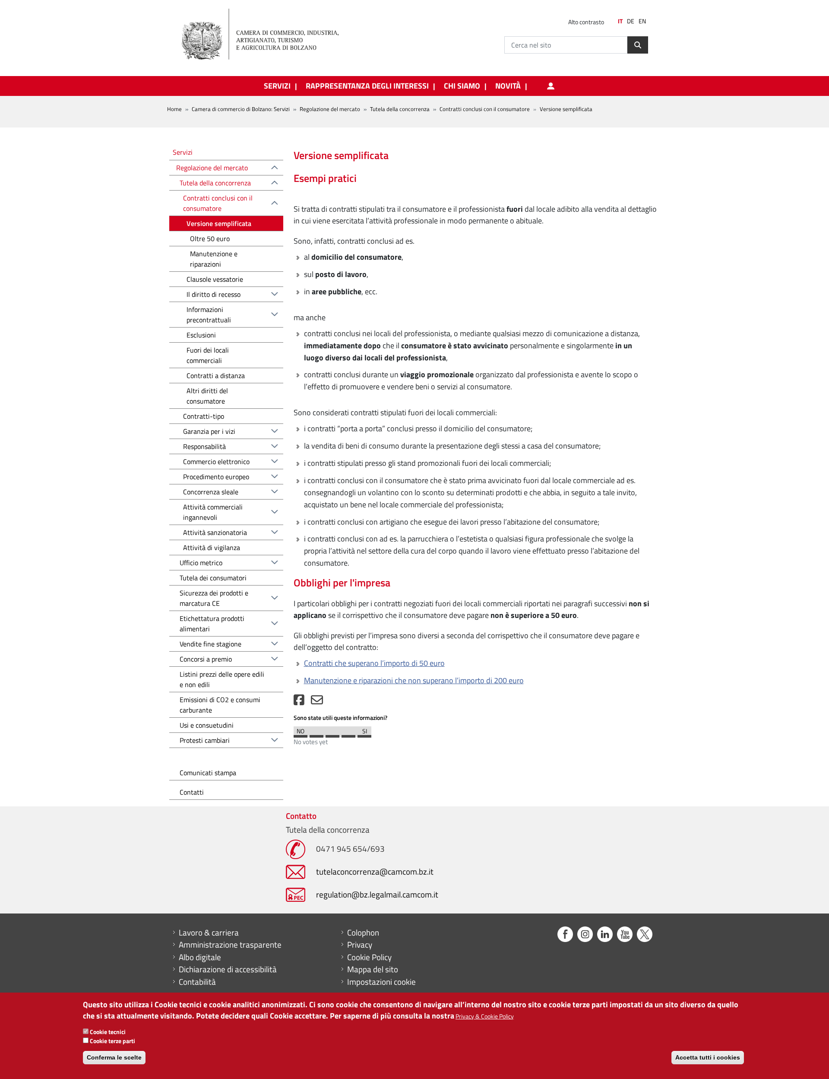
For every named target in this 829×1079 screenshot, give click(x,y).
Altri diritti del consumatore (207, 395)
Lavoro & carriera (209, 932)
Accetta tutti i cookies (707, 1057)
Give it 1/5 (300, 734)
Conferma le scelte (114, 1057)
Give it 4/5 (348, 734)
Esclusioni (201, 335)
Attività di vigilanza (211, 547)
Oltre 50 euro (210, 238)
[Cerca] (637, 45)
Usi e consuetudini (207, 725)
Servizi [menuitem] (277, 86)
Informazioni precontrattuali (209, 314)
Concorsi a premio (206, 659)
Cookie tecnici (108, 1031)
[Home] (267, 34)
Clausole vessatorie (215, 279)
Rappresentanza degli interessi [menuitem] (367, 86)
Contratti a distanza (216, 375)
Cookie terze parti (112, 1040)
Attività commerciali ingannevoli (213, 512)
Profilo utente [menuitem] (550, 86)
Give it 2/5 (316, 734)
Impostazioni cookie (381, 982)
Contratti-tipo (203, 416)
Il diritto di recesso (213, 294)
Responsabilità (204, 446)
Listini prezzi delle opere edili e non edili (222, 679)
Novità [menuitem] (508, 86)
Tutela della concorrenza (400, 109)
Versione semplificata (219, 223)
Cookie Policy (369, 957)
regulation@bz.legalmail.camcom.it (377, 894)
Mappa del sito (372, 969)
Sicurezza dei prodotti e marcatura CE (214, 598)
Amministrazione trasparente (230, 945)
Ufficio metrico (201, 562)
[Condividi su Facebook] (299, 702)
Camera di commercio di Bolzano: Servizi (241, 109)
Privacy (359, 945)
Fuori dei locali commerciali (208, 355)
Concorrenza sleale (210, 492)
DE (630, 21)
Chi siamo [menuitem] (462, 86)
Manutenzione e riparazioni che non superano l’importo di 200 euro (414, 680)
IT (620, 21)
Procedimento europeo (216, 476)
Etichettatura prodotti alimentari (212, 623)
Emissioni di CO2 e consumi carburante (220, 704)
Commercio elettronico (216, 461)
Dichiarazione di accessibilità (228, 969)
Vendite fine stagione (210, 644)
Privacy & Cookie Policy (485, 1015)
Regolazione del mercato (330, 109)
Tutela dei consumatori (213, 578)
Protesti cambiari (205, 740)
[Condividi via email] (317, 702)
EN (642, 21)
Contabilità (197, 982)
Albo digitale (200, 957)
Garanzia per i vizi (209, 431)
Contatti (192, 792)
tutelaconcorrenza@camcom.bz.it (374, 871)
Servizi (183, 151)
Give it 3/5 (332, 734)
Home (174, 109)
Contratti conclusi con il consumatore (485, 109)
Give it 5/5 (364, 734)
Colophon (363, 932)
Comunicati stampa (208, 772)
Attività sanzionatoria (215, 532)
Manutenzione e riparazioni (213, 258)
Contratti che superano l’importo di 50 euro (374, 663)
